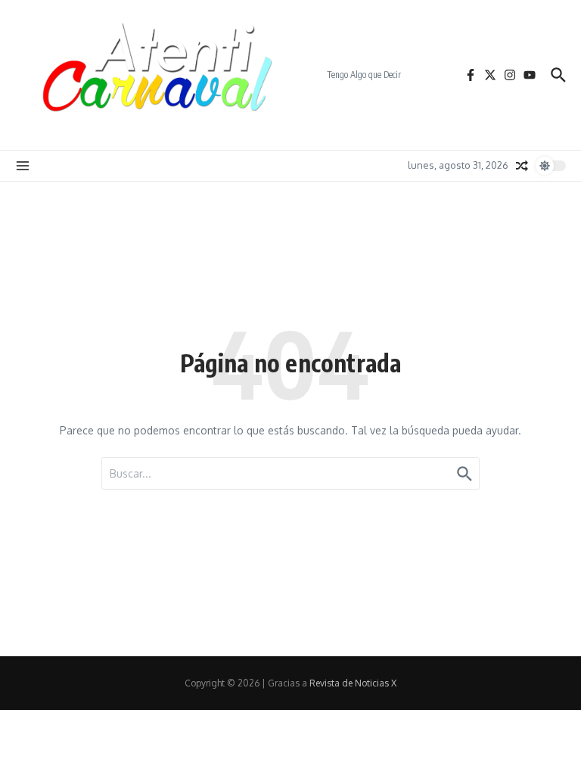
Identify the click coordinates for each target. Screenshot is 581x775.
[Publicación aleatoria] (522, 166)
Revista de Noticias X (352, 683)
